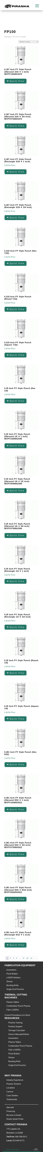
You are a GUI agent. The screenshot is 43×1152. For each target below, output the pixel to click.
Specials (10, 1107)
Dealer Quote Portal (14, 1119)
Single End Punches (15, 989)
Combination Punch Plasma (18, 1006)
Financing (10, 1111)
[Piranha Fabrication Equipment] (35, 1149)
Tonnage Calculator (16, 1030)
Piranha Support (15, 1026)
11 (31, 958)
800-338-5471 (21, 1137)
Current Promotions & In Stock (17, 1015)
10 (27, 958)
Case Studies (12, 1095)
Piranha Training (15, 1023)
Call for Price (9, 165)
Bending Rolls (12, 985)
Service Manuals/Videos (18, 1034)
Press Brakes (12, 974)
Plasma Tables (12, 1002)
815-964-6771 (18, 1141)
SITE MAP (15, 1150)
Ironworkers (11, 970)
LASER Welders (13, 978)
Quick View (17, 81)
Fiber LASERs (12, 1010)
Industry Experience (14, 1080)
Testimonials (11, 1099)
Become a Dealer (13, 1115)
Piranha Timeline (13, 1084)
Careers (9, 1092)
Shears (9, 981)
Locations (10, 1088)
